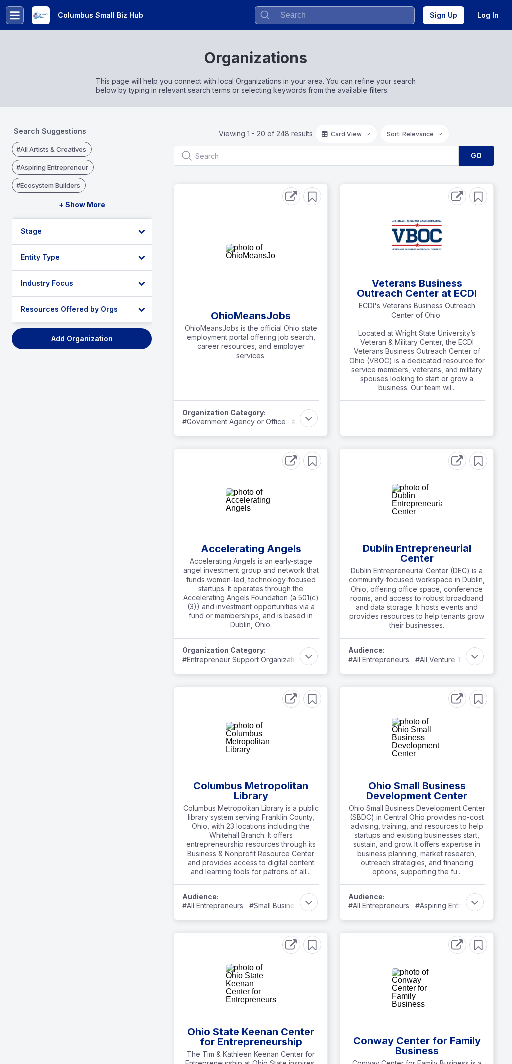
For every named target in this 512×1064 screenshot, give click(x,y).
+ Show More (82, 204)
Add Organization (82, 338)
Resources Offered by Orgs (69, 309)
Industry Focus (47, 283)
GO (476, 155)
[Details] (291, 196)
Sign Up (444, 15)
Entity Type (40, 257)
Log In (488, 15)
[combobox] (335, 15)
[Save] (313, 196)
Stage (31, 231)
